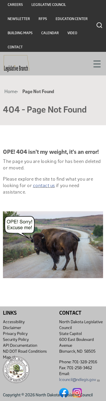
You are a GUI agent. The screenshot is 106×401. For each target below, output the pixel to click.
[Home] (16, 63)
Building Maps (20, 33)
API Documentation (20, 345)
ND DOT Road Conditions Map (25, 354)
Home (10, 91)
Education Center (72, 19)
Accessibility (14, 321)
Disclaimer (12, 327)
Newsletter (19, 19)
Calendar (50, 33)
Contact (15, 47)
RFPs (43, 19)
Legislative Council (49, 5)
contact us (44, 185)
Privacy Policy (15, 333)
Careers (15, 5)
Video (72, 33)
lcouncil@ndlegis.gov (77, 379)
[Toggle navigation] (94, 63)
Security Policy (16, 339)
